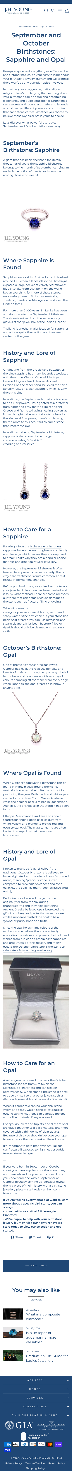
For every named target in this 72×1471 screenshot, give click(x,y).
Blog (35, 26)
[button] (67, 10)
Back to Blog (38, 1265)
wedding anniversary (38, 950)
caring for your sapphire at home (25, 612)
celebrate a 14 (12, 950)
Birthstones (25, 26)
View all (36, 1299)
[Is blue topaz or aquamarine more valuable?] (13, 1332)
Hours (35, 1389)
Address (35, 1380)
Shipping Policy (35, 1468)
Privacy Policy (13, 1463)
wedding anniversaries (18, 444)
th (30, 439)
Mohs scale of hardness (45, 546)
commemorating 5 (16, 440)
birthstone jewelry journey (28, 78)
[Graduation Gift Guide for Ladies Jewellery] (13, 1355)
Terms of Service (35, 1463)
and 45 (35, 440)
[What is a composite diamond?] (13, 1314)
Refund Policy (56, 1463)
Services (35, 1398)
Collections (35, 1406)
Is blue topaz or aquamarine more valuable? (41, 1337)
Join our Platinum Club (35, 1415)
